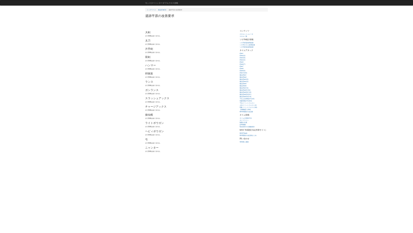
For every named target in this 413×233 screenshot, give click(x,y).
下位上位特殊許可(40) (247, 99)
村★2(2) (242, 55)
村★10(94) (243, 73)
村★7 (241, 66)
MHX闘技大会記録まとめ (248, 135)
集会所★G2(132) (245, 92)
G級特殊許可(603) (246, 101)
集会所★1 (243, 75)
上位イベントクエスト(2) (248, 105)
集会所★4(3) (244, 81)
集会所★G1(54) (245, 90)
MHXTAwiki (243, 133)
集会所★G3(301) (245, 94)
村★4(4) (242, 60)
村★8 (241, 68)
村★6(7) (242, 64)
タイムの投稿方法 (246, 118)
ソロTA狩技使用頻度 (247, 47)
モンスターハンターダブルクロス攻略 (161, 2)
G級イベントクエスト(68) (248, 107)
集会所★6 (243, 86)
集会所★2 (243, 77)
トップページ (151, 10)
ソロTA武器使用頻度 (247, 43)
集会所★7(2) (244, 88)
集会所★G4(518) (245, 96)
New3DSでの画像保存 (247, 127)
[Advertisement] (184, 23)
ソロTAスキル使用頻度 (247, 45)
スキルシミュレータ (246, 34)
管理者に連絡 (244, 142)
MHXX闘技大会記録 (246, 111)
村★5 (241, 62)
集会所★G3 (162, 10)
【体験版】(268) (245, 109)
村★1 (241, 53)
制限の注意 (243, 122)
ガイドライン (244, 120)
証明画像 (243, 124)
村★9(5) (242, 70)
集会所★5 (243, 83)
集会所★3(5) (244, 79)
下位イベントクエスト (247, 103)
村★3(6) (242, 58)
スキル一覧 (243, 36)
